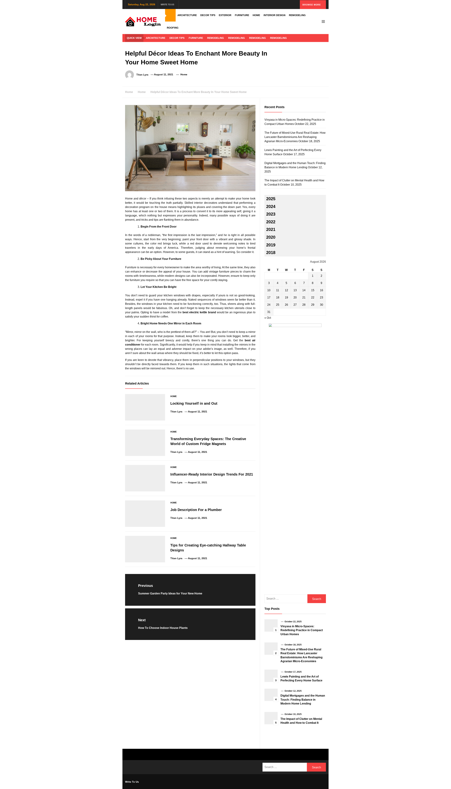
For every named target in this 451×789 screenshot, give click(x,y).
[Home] (170, 15)
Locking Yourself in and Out (193, 403)
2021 (270, 229)
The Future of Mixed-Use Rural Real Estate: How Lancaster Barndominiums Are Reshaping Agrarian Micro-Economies (295, 137)
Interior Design (274, 15)
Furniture (242, 15)
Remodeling (297, 15)
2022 (270, 221)
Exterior (225, 15)
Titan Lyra (142, 74)
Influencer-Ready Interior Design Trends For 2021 (211, 474)
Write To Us (167, 4)
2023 (270, 214)
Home (256, 15)
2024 (270, 206)
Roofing (172, 27)
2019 (270, 245)
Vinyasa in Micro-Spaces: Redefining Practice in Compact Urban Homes (301, 630)
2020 (270, 237)
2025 (270, 198)
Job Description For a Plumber (196, 510)
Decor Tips (207, 15)
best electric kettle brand (199, 312)
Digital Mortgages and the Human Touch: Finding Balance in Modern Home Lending (302, 699)
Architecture (187, 15)
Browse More (312, 5)
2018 (270, 252)
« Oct (267, 317)
